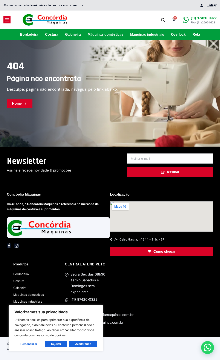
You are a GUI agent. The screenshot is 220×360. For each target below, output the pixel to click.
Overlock (178, 34)
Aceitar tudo (83, 344)
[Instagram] (16, 246)
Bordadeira (29, 34)
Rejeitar (56, 344)
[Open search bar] (163, 20)
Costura (51, 34)
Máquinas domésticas (105, 34)
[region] (56, 328)
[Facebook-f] (9, 246)
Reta (196, 34)
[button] (7, 19)
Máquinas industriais (147, 34)
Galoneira (73, 34)
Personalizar (28, 344)
